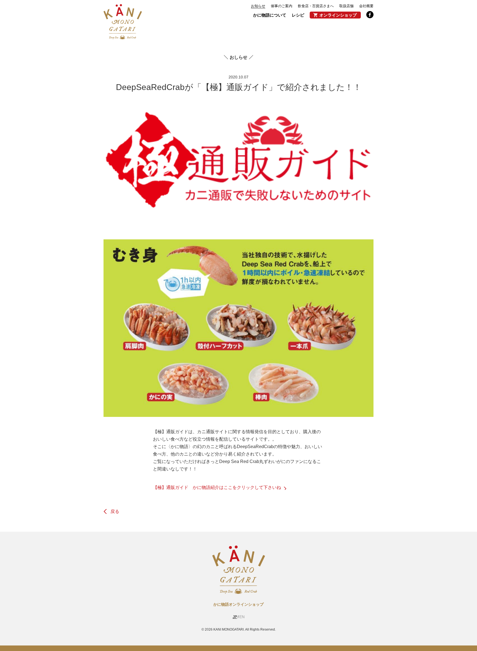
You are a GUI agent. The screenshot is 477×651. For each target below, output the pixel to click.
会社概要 (366, 6)
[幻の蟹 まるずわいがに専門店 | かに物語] (123, 21)
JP (235, 617)
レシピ (298, 15)
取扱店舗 (346, 6)
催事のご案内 (281, 6)
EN (242, 617)
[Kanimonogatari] (238, 592)
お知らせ (258, 6)
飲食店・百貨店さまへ (316, 6)
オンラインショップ (338, 15)
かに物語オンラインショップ (238, 604)
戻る (114, 511)
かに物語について (269, 15)
